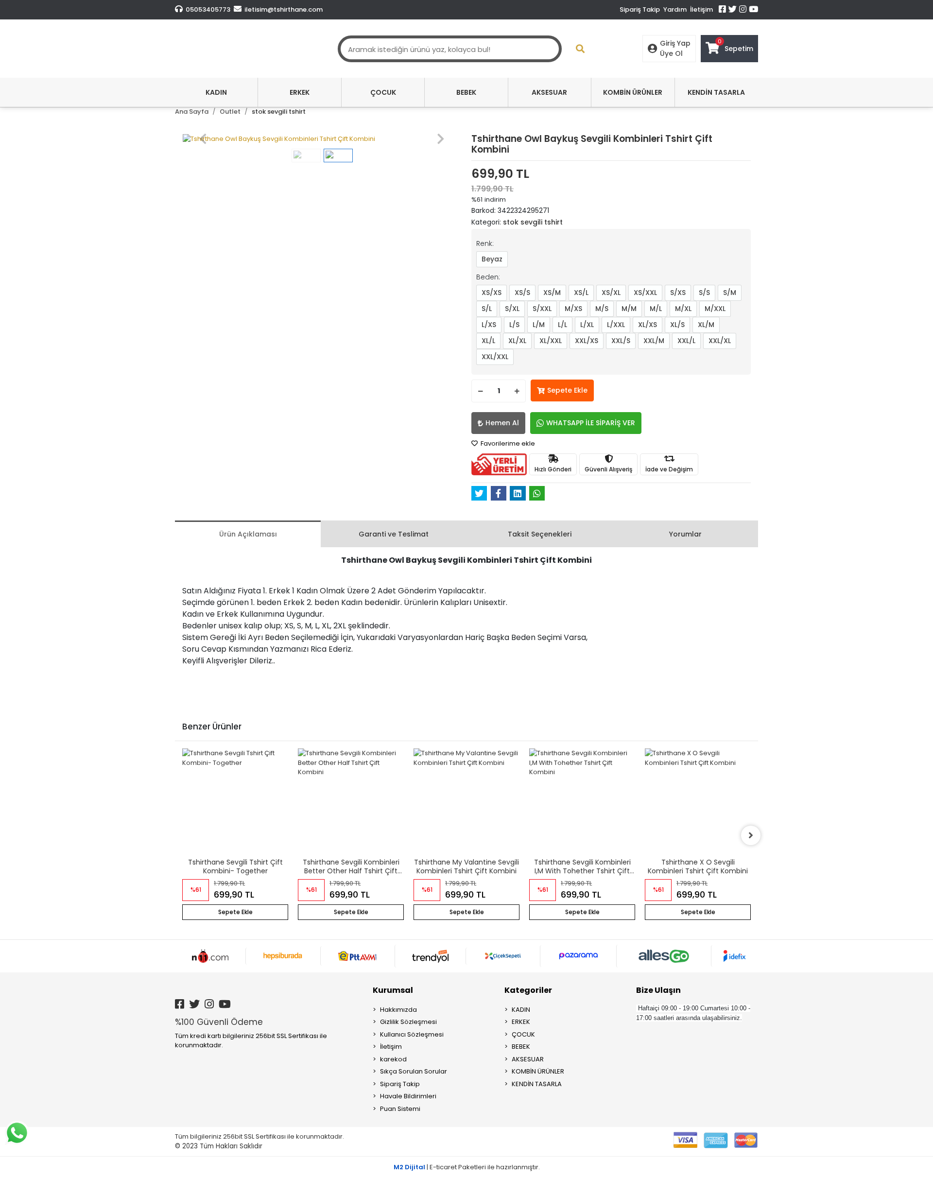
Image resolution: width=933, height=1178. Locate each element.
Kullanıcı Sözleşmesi (412, 1034)
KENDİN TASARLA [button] (716, 92)
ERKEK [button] (300, 92)
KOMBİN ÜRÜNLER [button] (632, 92)
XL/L (488, 341)
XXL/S (620, 341)
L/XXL (616, 324)
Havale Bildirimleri (408, 1096)
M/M (629, 308)
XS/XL (611, 292)
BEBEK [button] (466, 92)
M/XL (683, 308)
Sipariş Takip (640, 9)
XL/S (677, 324)
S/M (729, 292)
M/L (656, 308)
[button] (203, 139)
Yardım (675, 9)
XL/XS (647, 324)
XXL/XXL (495, 357)
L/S (514, 324)
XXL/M (653, 341)
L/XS (489, 324)
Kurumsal (393, 990)
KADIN (521, 1009)
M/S (601, 308)
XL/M (706, 324)
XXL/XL (719, 341)
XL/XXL (550, 341)
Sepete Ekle (567, 390)
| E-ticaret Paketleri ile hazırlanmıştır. (467, 1167)
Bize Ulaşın (658, 990)
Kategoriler (528, 990)
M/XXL (715, 308)
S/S (704, 292)
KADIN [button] (216, 92)
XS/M (552, 292)
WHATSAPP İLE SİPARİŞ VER (590, 423)
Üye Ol (671, 53)
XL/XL (517, 341)
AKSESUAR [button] (549, 92)
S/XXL (542, 308)
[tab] (248, 533)
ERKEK (521, 1021)
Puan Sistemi (400, 1108)
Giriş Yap (675, 43)
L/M (539, 324)
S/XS (678, 292)
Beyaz (492, 259)
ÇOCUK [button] (383, 92)
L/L (562, 324)
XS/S (522, 292)
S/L (487, 308)
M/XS (573, 308)
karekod (393, 1059)
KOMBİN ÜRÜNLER (538, 1071)
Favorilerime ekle (507, 443)
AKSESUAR (528, 1059)
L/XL (587, 324)
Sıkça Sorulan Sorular (413, 1071)
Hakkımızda (398, 1009)
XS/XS (491, 292)
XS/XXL (645, 292)
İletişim (701, 9)
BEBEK (521, 1046)
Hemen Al (502, 423)
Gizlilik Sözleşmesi (408, 1021)
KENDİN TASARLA (537, 1084)
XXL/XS (586, 341)
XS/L (581, 292)
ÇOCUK (523, 1034)
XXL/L (686, 341)
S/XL (512, 308)
